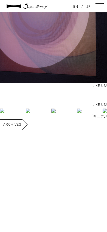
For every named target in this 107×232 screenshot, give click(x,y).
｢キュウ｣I (99, 116)
